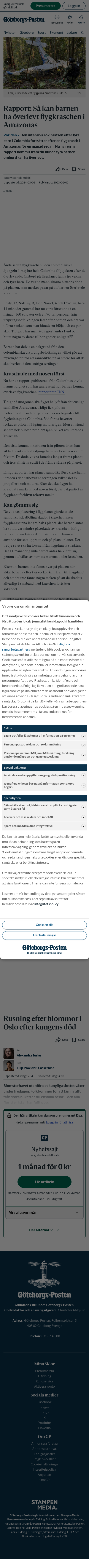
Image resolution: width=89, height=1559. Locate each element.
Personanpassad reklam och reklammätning (32, 745)
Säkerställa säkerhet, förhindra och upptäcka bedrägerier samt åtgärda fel (41, 807)
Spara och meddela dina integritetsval (28, 826)
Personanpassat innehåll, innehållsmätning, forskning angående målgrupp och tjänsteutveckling (39, 754)
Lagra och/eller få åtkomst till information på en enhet (39, 736)
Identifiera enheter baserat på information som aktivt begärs (39, 785)
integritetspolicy (46, 904)
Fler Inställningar (44, 935)
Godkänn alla (44, 925)
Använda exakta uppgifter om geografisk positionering (39, 775)
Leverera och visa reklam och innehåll (28, 817)
